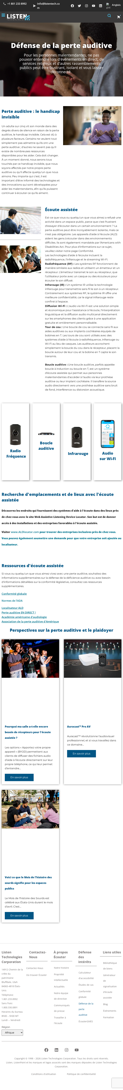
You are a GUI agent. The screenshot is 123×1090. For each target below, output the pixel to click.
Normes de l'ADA (12, 601)
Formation (108, 1017)
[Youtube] (93, 5)
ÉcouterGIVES (86, 1021)
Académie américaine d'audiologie (24, 617)
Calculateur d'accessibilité (86, 975)
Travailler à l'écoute (60, 1020)
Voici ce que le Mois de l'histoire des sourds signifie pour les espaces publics (28, 882)
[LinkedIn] (100, 5)
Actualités (59, 986)
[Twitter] (79, 5)
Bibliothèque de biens (110, 965)
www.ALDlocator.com (25, 532)
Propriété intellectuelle (61, 977)
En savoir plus (19, 777)
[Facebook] (72, 5)
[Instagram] (86, 5)
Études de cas (86, 984)
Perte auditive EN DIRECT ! (19, 612)
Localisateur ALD (12, 608)
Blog (105, 1004)
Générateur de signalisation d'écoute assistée (110, 986)
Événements (109, 1010)
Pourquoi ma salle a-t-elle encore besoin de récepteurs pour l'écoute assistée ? (28, 732)
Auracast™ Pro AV (78, 726)
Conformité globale (14, 594)
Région (6, 1027)
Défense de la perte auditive (86, 1009)
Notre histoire (61, 967)
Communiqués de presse (62, 1008)
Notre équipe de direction (61, 996)
